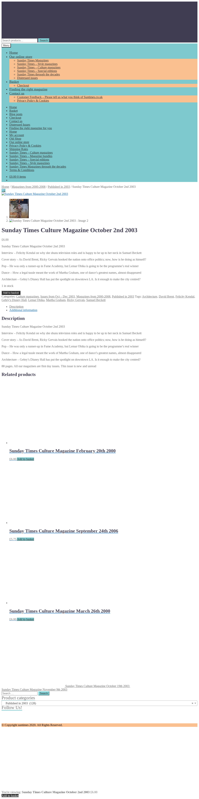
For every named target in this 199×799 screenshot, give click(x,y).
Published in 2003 (59, 186)
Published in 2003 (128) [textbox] (98, 703)
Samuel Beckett (96, 300)
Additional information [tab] (23, 310)
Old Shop (15, 138)
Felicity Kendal (184, 296)
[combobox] (99, 703)
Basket (14, 82)
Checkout (23, 85)
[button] (3, 190)
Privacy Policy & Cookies (33, 100)
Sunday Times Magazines (33, 60)
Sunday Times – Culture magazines (38, 67)
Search (44, 40)
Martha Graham (55, 300)
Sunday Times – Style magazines (37, 64)
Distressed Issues (19, 124)
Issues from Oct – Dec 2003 (57, 296)
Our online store (20, 57)
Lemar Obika (36, 300)
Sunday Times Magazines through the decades (37, 166)
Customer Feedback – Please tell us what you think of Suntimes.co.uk (60, 97)
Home (13, 53)
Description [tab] (16, 306)
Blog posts (15, 114)
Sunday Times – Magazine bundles (30, 156)
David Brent (166, 296)
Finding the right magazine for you (30, 128)
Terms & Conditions (21, 170)
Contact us (16, 93)
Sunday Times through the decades (38, 74)
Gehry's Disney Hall (14, 300)
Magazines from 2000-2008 (28, 186)
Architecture (149, 296)
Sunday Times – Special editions (37, 71)
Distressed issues (27, 78)
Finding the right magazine (28, 89)
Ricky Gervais (76, 300)
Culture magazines (27, 296)
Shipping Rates (18, 149)
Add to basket (11, 292)
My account (16, 135)
